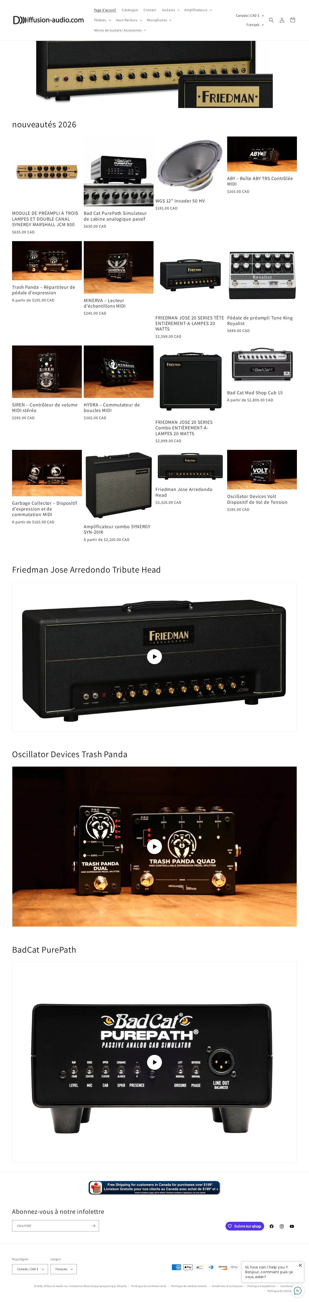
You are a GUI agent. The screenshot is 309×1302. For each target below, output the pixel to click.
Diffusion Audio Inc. (56, 1286)
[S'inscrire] (93, 1225)
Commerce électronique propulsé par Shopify (98, 1286)
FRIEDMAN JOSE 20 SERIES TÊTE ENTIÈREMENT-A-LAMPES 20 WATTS (189, 323)
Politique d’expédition (261, 1286)
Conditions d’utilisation (227, 1286)
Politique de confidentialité (148, 1286)
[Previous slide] (41, 74)
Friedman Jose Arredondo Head (184, 492)
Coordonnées (288, 1286)
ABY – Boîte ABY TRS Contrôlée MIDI (260, 181)
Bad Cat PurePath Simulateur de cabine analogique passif (115, 216)
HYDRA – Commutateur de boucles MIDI (112, 407)
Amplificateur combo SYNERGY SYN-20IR (117, 529)
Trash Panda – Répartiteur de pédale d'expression (43, 290)
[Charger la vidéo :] (154, 656)
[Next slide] (267, 74)
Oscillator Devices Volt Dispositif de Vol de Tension (257, 499)
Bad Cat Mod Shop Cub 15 (255, 393)
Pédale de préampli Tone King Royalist (260, 320)
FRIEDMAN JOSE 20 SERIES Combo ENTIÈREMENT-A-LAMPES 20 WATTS (184, 427)
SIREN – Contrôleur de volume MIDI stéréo (45, 407)
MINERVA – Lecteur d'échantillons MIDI (105, 303)
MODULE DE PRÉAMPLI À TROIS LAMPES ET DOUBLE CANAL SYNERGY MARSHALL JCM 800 (45, 218)
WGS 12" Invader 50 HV (180, 201)
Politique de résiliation (282, 1291)
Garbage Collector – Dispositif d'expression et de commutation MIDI (44, 508)
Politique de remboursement (189, 1286)
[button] (170, 10)
